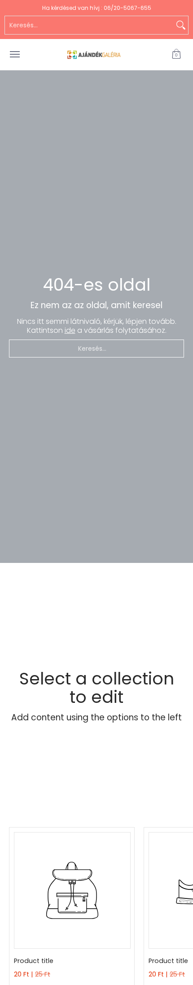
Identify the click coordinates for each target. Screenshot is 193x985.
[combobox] (89, 25)
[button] (176, 54)
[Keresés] (181, 25)
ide (70, 330)
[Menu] (14, 54)
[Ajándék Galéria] (94, 54)
